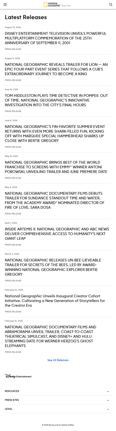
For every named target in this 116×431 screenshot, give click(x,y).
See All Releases (58, 360)
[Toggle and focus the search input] (110, 4)
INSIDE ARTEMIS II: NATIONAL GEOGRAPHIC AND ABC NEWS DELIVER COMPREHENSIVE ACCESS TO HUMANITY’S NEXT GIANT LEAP (57, 234)
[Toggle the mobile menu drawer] (5, 4)
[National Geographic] (58, 4)
